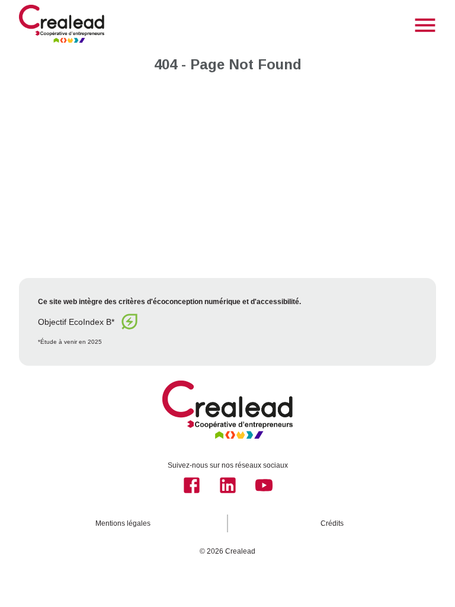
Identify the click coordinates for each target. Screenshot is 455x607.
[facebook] (192, 485)
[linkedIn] (228, 485)
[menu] (425, 25)
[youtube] (264, 485)
